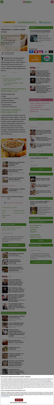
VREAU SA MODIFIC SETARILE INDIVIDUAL (18, 402)
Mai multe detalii (48, 380)
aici (44, 385)
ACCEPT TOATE (19, 399)
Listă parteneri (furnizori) (5, 396)
